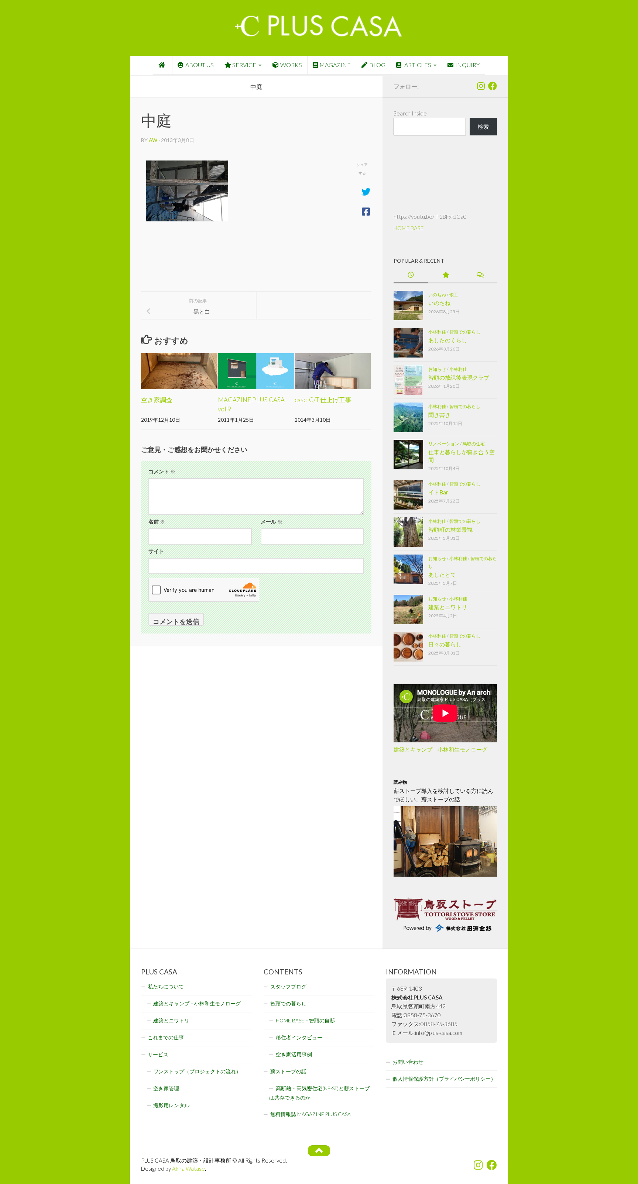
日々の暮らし (445, 644)
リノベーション (443, 443)
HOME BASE (408, 228)
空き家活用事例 (294, 1054)
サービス (158, 1054)
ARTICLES (417, 64)
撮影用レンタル (171, 1105)
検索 (483, 126)
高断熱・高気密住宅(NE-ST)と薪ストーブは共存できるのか (319, 1093)
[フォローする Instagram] (480, 86)
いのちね (437, 294)
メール (271, 521)
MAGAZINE (335, 64)
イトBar (438, 492)
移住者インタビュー (299, 1037)
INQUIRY (467, 64)
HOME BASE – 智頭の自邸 (305, 1021)
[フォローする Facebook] (492, 86)
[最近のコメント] (480, 275)
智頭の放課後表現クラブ (458, 377)
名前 (156, 521)
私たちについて (166, 987)
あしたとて (442, 574)
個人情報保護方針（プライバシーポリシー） (444, 1079)
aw (153, 140)
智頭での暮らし (464, 332)
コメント (161, 471)
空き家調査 (156, 400)
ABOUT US (199, 64)
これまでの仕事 (166, 1037)
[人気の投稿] (445, 275)
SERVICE (244, 64)
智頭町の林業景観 (450, 529)
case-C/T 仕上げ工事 (323, 400)
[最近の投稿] (411, 275)
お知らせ (437, 369)
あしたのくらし (447, 340)
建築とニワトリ (447, 607)
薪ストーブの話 (288, 1071)
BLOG (377, 64)
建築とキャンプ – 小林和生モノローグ (440, 749)
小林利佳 (437, 332)
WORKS (291, 64)
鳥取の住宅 (474, 443)
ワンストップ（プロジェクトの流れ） (197, 1071)
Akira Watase (188, 1168)
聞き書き (439, 414)
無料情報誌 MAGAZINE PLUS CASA (310, 1114)
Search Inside (410, 113)
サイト (156, 551)
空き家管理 (166, 1088)
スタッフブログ (288, 987)
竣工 (453, 294)
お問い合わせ (407, 1062)
